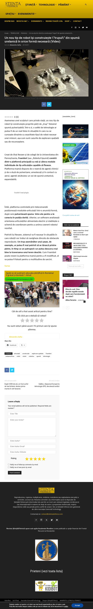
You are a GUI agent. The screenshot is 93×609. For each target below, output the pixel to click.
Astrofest (7, 600)
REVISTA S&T (22, 21)
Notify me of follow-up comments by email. (24, 464)
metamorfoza (10, 356)
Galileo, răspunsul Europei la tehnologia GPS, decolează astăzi (46, 385)
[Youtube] (86, 27)
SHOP (67, 21)
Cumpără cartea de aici (71, 215)
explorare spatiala (37, 353)
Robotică (24, 33)
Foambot (48, 353)
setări (66, 606)
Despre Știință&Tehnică (50, 600)
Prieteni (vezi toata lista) (46, 571)
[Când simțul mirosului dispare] (67, 258)
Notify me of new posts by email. (21, 467)
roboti (24, 356)
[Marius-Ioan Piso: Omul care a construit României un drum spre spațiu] (67, 233)
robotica (31, 356)
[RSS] (79, 27)
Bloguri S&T (68, 275)
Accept (77, 605)
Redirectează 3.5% (54, 21)
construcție (25, 353)
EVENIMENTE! (26, 13)
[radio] (22, 320)
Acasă (6, 33)
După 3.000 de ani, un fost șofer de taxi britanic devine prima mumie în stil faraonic (16, 386)
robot (18, 356)
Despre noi (9, 21)
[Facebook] (71, 27)
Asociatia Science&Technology (30, 600)
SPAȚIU (10, 13)
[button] (85, 5)
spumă (39, 356)
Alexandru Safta (15, 45)
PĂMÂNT (63, 4)
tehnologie (46, 356)
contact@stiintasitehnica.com (52, 514)
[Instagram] (75, 27)
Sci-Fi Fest (16, 600)
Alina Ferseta (71, 300)
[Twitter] (83, 27)
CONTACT (77, 21)
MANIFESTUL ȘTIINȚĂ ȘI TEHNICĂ (70, 600)
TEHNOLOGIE (47, 4)
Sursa (7, 266)
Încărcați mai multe (75, 266)
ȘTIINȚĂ (30, 4)
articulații (17, 353)
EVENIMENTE (36, 21)
